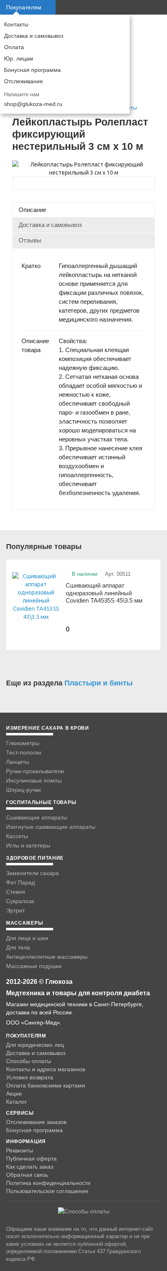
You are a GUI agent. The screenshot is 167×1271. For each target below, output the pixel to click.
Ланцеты (17, 762)
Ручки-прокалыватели (35, 771)
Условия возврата (29, 1077)
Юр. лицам (18, 58)
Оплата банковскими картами (45, 1085)
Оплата (14, 47)
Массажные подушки (34, 966)
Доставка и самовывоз (33, 35)
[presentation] (83, 210)
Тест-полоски (23, 752)
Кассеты (17, 836)
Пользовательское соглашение (47, 1191)
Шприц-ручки (23, 790)
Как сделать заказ (29, 1166)
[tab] (83, 209)
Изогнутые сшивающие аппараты (50, 827)
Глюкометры (22, 743)
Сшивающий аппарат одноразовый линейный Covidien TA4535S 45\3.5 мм (104, 593)
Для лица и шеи (27, 938)
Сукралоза (20, 901)
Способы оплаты (28, 1061)
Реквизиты (19, 1150)
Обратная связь (27, 1175)
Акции (14, 1093)
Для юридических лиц (35, 1045)
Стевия (15, 891)
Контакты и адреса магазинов (45, 1069)
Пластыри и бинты (98, 683)
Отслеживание (23, 81)
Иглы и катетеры (28, 845)
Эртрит (15, 910)
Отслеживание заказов (36, 1122)
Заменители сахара (32, 873)
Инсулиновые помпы (34, 780)
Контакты (16, 24)
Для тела (18, 947)
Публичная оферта (31, 1158)
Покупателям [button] (23, 7)
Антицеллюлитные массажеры (47, 956)
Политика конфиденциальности (48, 1183)
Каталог (16, 1101)
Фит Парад (20, 882)
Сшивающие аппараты (36, 817)
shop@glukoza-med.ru (33, 104)
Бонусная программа (32, 70)
